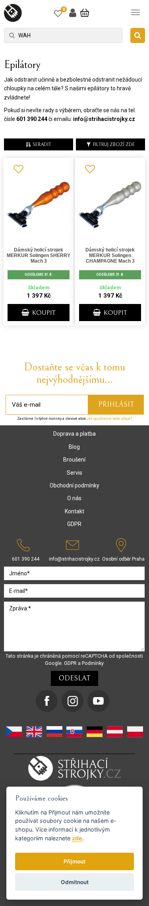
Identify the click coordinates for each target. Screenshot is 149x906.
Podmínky (93, 663)
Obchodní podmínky (74, 485)
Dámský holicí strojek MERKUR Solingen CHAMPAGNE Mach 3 (110, 255)
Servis (74, 473)
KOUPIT (43, 313)
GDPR (74, 524)
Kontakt (74, 511)
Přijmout (74, 861)
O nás (74, 498)
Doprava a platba (74, 434)
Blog (74, 447)
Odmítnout (75, 882)
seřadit (42, 144)
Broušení (74, 459)
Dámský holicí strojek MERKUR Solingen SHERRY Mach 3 (38, 255)
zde (77, 838)
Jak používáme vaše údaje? (109, 419)
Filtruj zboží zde (114, 144)
